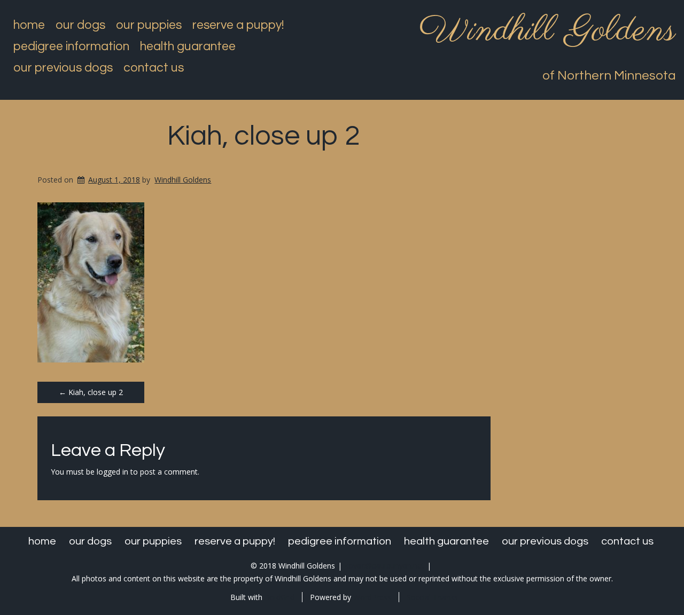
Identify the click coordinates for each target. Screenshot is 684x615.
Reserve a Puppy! (238, 25)
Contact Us (153, 67)
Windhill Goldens (547, 31)
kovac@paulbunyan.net (384, 566)
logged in (112, 472)
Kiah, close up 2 (263, 136)
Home (29, 25)
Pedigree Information (71, 46)
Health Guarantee (188, 46)
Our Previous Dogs (63, 67)
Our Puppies (149, 25)
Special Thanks (432, 597)
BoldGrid (279, 597)
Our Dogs (80, 25)
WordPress (372, 597)
